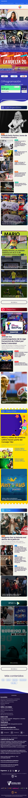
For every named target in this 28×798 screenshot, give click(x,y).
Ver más (13, 683)
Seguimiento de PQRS (15, 753)
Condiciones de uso (5, 738)
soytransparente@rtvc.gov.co (8, 766)
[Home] (20, 7)
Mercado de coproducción (7, 714)
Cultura (2, 134)
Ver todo (14, 102)
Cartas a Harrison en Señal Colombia (7, 3)
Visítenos (3, 705)
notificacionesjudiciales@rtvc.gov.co (9, 762)
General (16, 140)
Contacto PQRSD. (20, 747)
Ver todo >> (14, 302)
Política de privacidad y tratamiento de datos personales (14, 735)
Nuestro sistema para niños (7, 702)
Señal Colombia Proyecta (7, 713)
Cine (16, 150)
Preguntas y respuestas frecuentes (9, 700)
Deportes (3, 335)
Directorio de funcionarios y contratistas (10, 699)
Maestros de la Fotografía (19, 3)
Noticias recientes (5, 703)
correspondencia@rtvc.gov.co (18, 745)
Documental (23, 680)
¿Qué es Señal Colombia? (7, 709)
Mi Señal (2, 711)
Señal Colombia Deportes (7, 710)
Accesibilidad (14, 738)
